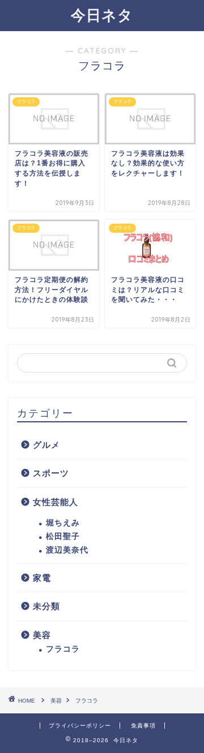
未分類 (46, 606)
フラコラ (63, 649)
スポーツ (51, 473)
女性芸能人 (55, 502)
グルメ (46, 445)
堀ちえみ (63, 523)
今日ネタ (102, 15)
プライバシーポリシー (80, 725)
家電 (42, 578)
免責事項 (143, 725)
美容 (42, 635)
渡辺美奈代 (67, 550)
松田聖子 (63, 536)
